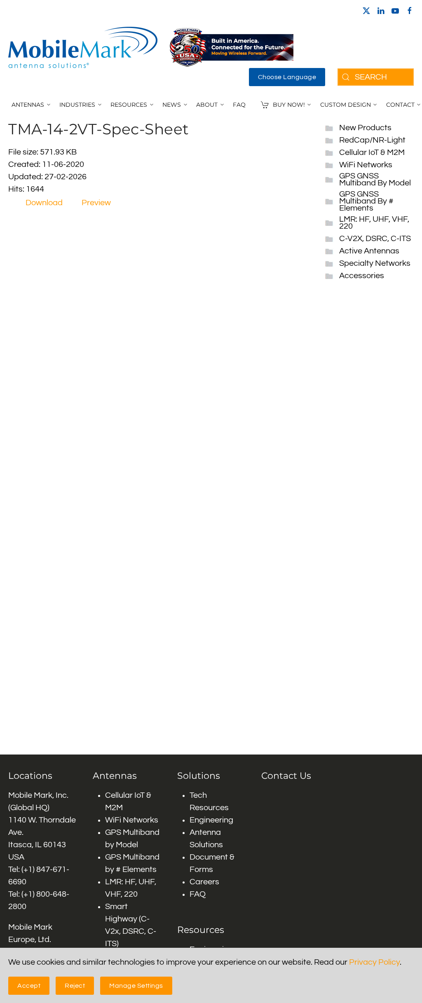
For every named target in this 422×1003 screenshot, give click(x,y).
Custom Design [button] (345, 104)
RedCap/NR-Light (372, 140)
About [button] (207, 104)
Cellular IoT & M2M (372, 152)
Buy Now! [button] (289, 104)
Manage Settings (136, 985)
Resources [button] (128, 104)
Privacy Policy (374, 962)
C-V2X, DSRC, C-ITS (375, 238)
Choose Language (287, 77)
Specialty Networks (374, 263)
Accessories (361, 276)
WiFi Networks (365, 165)
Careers (204, 882)
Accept (28, 985)
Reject (75, 985)
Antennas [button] (28, 104)
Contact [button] (400, 104)
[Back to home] (82, 47)
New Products (365, 128)
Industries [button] (77, 104)
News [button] (171, 104)
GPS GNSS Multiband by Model (375, 179)
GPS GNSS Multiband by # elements (366, 201)
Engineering (211, 820)
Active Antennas (369, 251)
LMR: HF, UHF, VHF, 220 (374, 222)
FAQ (239, 104)
